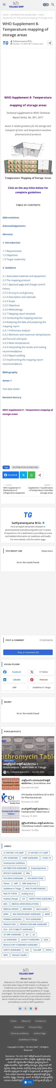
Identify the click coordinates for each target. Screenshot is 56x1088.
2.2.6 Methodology (12, 309)
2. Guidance (9, 267)
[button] (46, 4)
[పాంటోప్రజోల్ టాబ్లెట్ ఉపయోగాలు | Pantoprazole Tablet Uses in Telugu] (11, 812)
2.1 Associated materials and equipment (24, 276)
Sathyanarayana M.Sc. (27, 523)
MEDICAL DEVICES (11, 909)
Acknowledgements (14, 225)
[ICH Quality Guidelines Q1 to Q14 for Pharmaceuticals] (11, 798)
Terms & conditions (20, 1033)
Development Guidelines (14, 863)
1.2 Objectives (10, 255)
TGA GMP (37, 950)
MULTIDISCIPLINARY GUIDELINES (27, 914)
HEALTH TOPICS (10, 893)
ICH (23, 899)
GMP (14, 687)
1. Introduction (11, 242)
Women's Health (19, 955)
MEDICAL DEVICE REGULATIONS (25, 904)
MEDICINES (27, 909)
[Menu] (4, 5)
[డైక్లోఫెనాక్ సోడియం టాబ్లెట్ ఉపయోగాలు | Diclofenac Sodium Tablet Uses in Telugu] (11, 827)
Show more (47, 550)
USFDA (48, 950)
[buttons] (20, 1009)
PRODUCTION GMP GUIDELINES (33, 924)
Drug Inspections (38, 868)
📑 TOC (28, 1082)
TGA (27, 950)
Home (5, 14)
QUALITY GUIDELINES (30, 939)
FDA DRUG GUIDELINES (13, 878)
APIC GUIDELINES (10, 858)
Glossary (7, 234)
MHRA (6, 914)
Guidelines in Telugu (42, 687)
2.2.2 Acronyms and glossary (18, 292)
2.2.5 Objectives (11, 305)
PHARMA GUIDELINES (12, 919)
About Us (26, 1021)
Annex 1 (7, 380)
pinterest (44, 679)
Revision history (12, 397)
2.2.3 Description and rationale (19, 296)
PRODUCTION (9, 924)
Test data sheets (11, 388)
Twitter (23, 474)
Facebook (12, 474)
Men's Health (42, 909)
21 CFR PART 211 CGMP (38, 853)
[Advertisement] (28, 71)
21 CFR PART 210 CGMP (13, 853)
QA (27, 934)
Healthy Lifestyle (10, 899)
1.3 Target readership (14, 259)
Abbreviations (11, 217)
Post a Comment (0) (28, 652)
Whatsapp (31, 474)
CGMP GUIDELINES (30, 858)
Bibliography (9, 372)
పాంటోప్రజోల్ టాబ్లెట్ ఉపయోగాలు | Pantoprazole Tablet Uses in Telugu (35, 811)
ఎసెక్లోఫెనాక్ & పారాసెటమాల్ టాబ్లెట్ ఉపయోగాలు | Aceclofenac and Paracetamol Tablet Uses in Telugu (36, 784)
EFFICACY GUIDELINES (12, 873)
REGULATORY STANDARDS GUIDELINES (20, 945)
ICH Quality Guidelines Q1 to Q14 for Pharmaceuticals (37, 796)
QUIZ (46, 939)
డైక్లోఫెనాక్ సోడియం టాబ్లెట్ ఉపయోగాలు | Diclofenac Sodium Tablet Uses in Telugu (37, 826)
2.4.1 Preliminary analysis (16, 330)
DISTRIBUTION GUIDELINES (23, 14)
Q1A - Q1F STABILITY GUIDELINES (18, 929)
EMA (28, 873)
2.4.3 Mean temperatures (16, 342)
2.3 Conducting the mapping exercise (22, 317)
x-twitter (44, 672)
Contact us (40, 1021)
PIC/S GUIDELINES (33, 919)
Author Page (39, 1033)
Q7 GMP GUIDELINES (12, 934)
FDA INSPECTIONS (35, 878)
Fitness (6, 883)
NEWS (47, 914)
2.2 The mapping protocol (16, 280)
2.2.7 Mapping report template (19, 313)
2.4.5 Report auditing (14, 355)
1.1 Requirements (11, 250)
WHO (5, 955)
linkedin (16, 679)
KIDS (5, 904)
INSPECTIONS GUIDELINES (40, 899)
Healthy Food (27, 893)
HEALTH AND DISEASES (36, 888)
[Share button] (39, 474)
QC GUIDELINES (10, 939)
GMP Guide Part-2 (30, 883)
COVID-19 (46, 858)
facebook (16, 672)
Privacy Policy (35, 1027)
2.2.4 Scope (8, 301)
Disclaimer (19, 1027)
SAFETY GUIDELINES (12, 950)
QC (34, 934)
